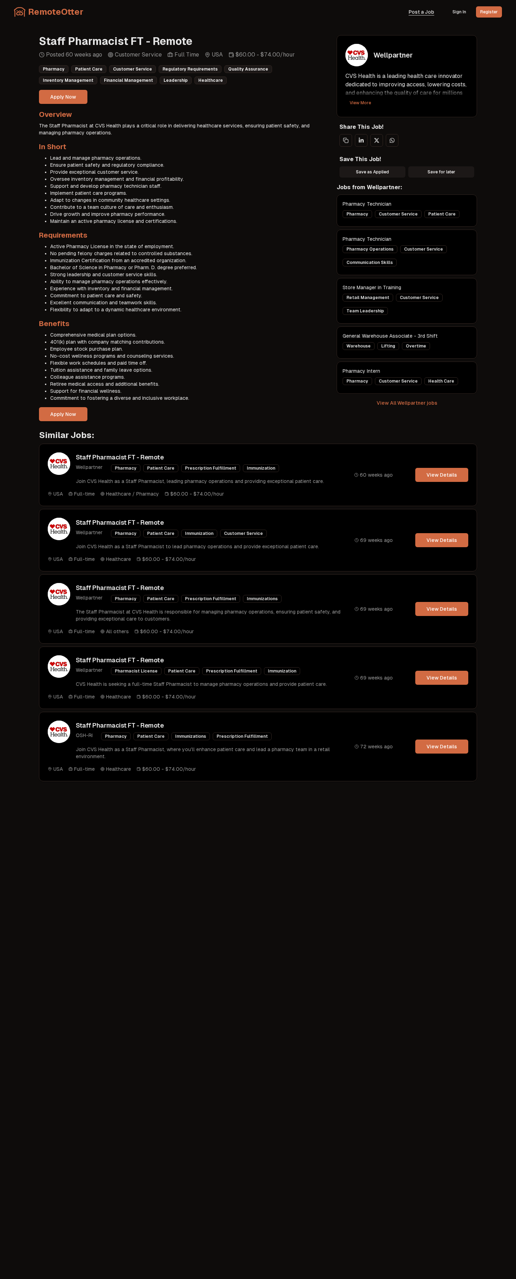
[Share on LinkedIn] (361, 140)
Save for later (441, 172)
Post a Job (421, 12)
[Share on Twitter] (376, 140)
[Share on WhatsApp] (392, 140)
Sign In (459, 11)
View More (360, 102)
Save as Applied (372, 172)
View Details (441, 475)
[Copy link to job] (345, 140)
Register (489, 11)
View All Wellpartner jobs (407, 403)
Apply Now (63, 97)
